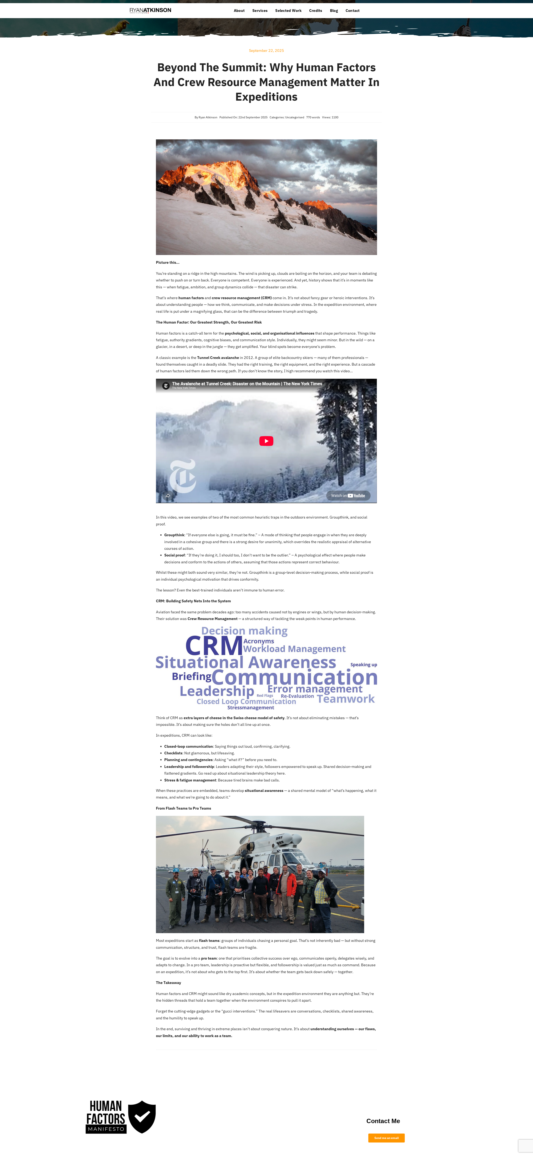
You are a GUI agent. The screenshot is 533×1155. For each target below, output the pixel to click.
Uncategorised (294, 117)
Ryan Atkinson (208, 117)
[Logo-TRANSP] (150, 7)
